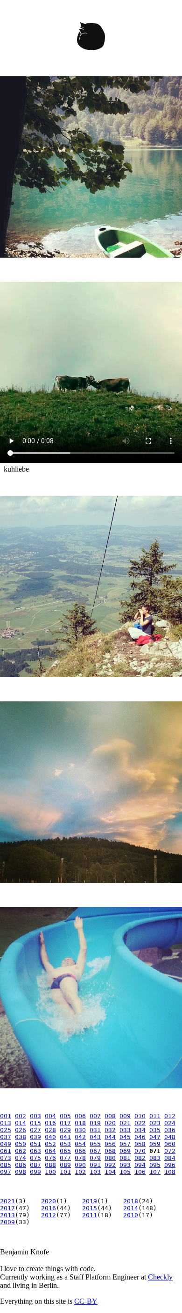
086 (20, 1164)
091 (95, 1164)
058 (140, 1143)
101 (65, 1171)
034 (140, 1129)
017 (65, 1123)
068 (110, 1150)
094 (140, 1164)
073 (5, 1157)
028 (50, 1129)
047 (155, 1136)
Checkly (160, 1277)
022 (140, 1123)
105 (125, 1171)
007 (95, 1116)
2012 (48, 1215)
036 (169, 1129)
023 (155, 1123)
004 (50, 1116)
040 (50, 1136)
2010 (130, 1215)
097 (5, 1171)
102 (80, 1171)
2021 (7, 1201)
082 (140, 1157)
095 (155, 1164)
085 (5, 1164)
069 (125, 1150)
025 (5, 1129)
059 (155, 1143)
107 (155, 1171)
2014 (130, 1208)
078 (80, 1157)
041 (65, 1136)
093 (125, 1164)
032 (110, 1129)
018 (80, 1123)
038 (20, 1136)
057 (125, 1143)
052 (50, 1143)
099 (35, 1171)
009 (125, 1116)
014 (20, 1123)
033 (125, 1129)
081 (125, 1157)
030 (80, 1129)
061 (5, 1150)
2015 (89, 1208)
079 (95, 1157)
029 (65, 1129)
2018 (130, 1201)
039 (35, 1136)
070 (140, 1150)
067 (95, 1150)
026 (20, 1129)
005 (65, 1116)
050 (20, 1143)
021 (125, 1123)
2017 (7, 1208)
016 (50, 1123)
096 (169, 1164)
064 (50, 1150)
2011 (89, 1215)
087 (35, 1164)
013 (5, 1123)
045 (125, 1136)
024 (169, 1123)
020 (110, 1123)
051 (35, 1143)
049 (5, 1143)
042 (80, 1136)
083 (155, 1157)
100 (50, 1171)
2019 (89, 1201)
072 (169, 1150)
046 (140, 1136)
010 (140, 1116)
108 (169, 1171)
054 (80, 1143)
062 (20, 1150)
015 (35, 1123)
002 (20, 1116)
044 (110, 1136)
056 (110, 1143)
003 (35, 1116)
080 (110, 1157)
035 (155, 1129)
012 (169, 1116)
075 (35, 1157)
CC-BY (86, 1301)
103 (95, 1171)
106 (140, 1171)
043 (95, 1136)
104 (110, 1171)
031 (95, 1129)
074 (20, 1157)
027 (35, 1129)
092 (110, 1164)
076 (50, 1157)
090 (80, 1164)
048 (169, 1136)
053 (65, 1143)
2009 (7, 1222)
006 (80, 1116)
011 (155, 1116)
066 (80, 1150)
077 (65, 1157)
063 (35, 1150)
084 (169, 1157)
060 (169, 1143)
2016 (48, 1208)
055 (95, 1143)
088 (50, 1164)
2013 (7, 1215)
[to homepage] (91, 38)
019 (95, 1123)
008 (110, 1116)
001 (5, 1116)
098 (20, 1171)
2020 (48, 1201)
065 (65, 1150)
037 (5, 1136)
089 (65, 1164)
